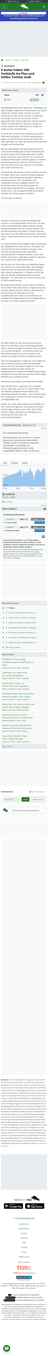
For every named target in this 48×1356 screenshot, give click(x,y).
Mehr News (7, 746)
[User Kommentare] (7, 1348)
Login (25, 799)
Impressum (24, 1224)
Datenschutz (24, 1256)
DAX (12, 1)
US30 (35, 1)
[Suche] (44, 6)
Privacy (24, 1252)
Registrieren (38, 799)
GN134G (10, 519)
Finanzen (24, 1238)
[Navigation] (4, 6)
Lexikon (24, 1233)
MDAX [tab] (25, 463)
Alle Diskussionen (13, 647)
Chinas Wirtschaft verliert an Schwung (25, 613)
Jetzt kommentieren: (35, 82)
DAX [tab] (5, 463)
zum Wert (8, 502)
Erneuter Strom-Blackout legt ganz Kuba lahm (28, 637)
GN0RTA (10, 527)
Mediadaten (24, 1228)
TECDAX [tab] (14, 463)
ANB (24, 1242)
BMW (9, 100)
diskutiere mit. (29, 425)
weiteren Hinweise (30, 554)
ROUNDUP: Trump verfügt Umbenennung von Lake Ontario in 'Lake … (17, 662)
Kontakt (24, 1247)
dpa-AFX (24, 60)
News (8, 60)
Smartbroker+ (27, 437)
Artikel (16, 60)
